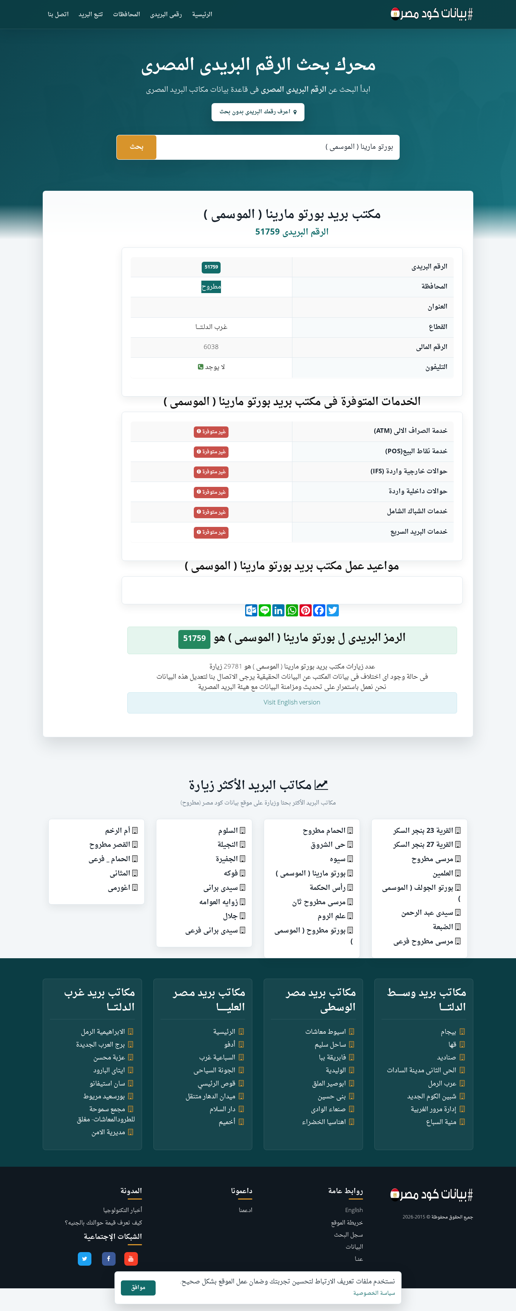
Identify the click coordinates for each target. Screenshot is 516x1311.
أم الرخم (117, 831)
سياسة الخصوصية (374, 1293)
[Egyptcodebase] (432, 14)
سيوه (338, 859)
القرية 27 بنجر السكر (423, 845)
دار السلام (222, 1109)
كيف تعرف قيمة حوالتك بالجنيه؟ (103, 1223)
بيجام (448, 1032)
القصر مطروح (109, 845)
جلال (230, 916)
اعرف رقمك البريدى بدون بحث (254, 112)
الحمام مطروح (324, 831)
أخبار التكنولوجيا (122, 1210)
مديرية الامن (108, 1132)
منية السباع (441, 1122)
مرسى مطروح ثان (319, 902)
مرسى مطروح (432, 859)
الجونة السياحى (214, 1070)
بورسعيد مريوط (104, 1096)
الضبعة (443, 927)
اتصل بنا (58, 14)
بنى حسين (332, 1096)
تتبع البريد (91, 14)
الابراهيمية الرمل (103, 1032)
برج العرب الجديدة (100, 1045)
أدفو (229, 1045)
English (354, 1210)
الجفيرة (226, 859)
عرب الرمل (442, 1084)
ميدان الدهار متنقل (210, 1096)
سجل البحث (348, 1235)
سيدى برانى (220, 888)
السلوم (228, 831)
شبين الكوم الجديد (431, 1096)
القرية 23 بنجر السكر (423, 831)
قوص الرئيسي (216, 1084)
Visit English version (292, 702)
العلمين (443, 873)
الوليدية (336, 1070)
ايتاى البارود (109, 1070)
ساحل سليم (330, 1045)
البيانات (354, 1247)
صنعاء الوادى (328, 1109)
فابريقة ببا (332, 1058)
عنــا (359, 1259)
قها (452, 1045)
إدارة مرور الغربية (433, 1109)
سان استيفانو (107, 1084)
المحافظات (126, 14)
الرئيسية (202, 14)
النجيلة (227, 845)
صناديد (446, 1058)
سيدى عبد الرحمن (427, 913)
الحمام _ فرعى (109, 859)
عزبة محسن (109, 1058)
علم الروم (332, 916)
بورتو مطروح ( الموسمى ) (313, 936)
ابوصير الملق (329, 1084)
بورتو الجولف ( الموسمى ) (421, 894)
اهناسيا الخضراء (324, 1122)
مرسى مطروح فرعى (423, 941)
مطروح (211, 287)
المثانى (120, 873)
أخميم (227, 1122)
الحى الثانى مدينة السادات (421, 1070)
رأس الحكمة (327, 888)
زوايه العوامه (218, 902)
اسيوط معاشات (325, 1032)
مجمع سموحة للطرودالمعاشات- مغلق (106, 1114)
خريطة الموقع (347, 1223)
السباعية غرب (217, 1058)
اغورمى (119, 888)
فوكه (231, 873)
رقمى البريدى (166, 14)
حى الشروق (328, 845)
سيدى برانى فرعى (211, 930)
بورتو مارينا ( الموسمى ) (311, 873)
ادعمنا (245, 1210)
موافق (138, 1288)
